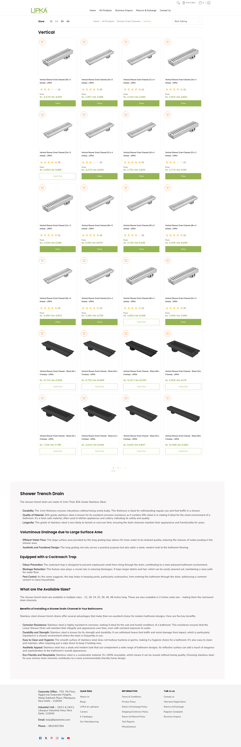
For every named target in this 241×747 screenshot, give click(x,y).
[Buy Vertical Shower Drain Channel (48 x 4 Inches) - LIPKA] (183, 203)
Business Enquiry (172, 716)
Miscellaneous (129, 726)
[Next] (126, 468)
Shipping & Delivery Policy (135, 711)
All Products (108, 21)
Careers (84, 711)
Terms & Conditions (131, 696)
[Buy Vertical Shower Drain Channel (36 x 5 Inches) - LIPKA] (141, 203)
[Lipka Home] (39, 10)
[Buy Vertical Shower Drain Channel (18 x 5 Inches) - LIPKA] (100, 57)
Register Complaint (173, 711)
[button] (40, 738)
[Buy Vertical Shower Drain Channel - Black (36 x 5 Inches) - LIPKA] (100, 349)
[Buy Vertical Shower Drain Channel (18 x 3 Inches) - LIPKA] (183, 57)
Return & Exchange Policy (134, 706)
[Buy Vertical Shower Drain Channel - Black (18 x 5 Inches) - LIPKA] (183, 349)
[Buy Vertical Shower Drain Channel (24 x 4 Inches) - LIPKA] (100, 276)
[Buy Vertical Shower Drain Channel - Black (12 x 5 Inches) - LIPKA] (100, 414)
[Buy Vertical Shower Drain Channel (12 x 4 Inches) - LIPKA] (141, 57)
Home (96, 21)
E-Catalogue (86, 716)
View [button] (57, 103)
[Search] (178, 3)
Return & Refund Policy (133, 716)
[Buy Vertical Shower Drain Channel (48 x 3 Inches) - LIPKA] (141, 276)
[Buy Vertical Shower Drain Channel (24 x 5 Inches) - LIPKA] (58, 130)
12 (51, 21)
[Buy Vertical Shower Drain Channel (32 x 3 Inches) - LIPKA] (183, 130)
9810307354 (56, 726)
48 (67, 21)
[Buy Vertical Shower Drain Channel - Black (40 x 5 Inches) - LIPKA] (58, 349)
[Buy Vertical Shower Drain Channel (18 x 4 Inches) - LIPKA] (141, 130)
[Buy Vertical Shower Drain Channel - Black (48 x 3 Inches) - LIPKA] (183, 414)
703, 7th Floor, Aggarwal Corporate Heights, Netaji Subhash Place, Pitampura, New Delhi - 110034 (57, 696)
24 (56, 21)
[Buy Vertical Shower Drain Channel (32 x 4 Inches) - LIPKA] (100, 130)
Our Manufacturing (89, 721)
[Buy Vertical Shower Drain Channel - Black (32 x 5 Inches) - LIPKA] (141, 414)
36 (62, 21)
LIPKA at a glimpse (89, 706)
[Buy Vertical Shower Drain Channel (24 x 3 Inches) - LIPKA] (183, 276)
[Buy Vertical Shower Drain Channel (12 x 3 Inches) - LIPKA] (58, 203)
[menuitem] (201, 3)
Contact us (169, 696)
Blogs (83, 701)
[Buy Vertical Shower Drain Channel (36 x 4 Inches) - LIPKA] (58, 276)
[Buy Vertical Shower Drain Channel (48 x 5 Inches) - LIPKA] (100, 203)
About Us (84, 696)
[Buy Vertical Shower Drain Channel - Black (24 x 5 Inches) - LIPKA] (58, 414)
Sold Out (57, 176)
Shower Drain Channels (129, 21)
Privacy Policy (129, 701)
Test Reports (128, 721)
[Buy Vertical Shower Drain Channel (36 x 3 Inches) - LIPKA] (58, 57)
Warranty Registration (175, 701)
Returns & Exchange (174, 706)
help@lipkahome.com (58, 719)
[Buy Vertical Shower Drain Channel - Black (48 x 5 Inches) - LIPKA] (141, 349)
